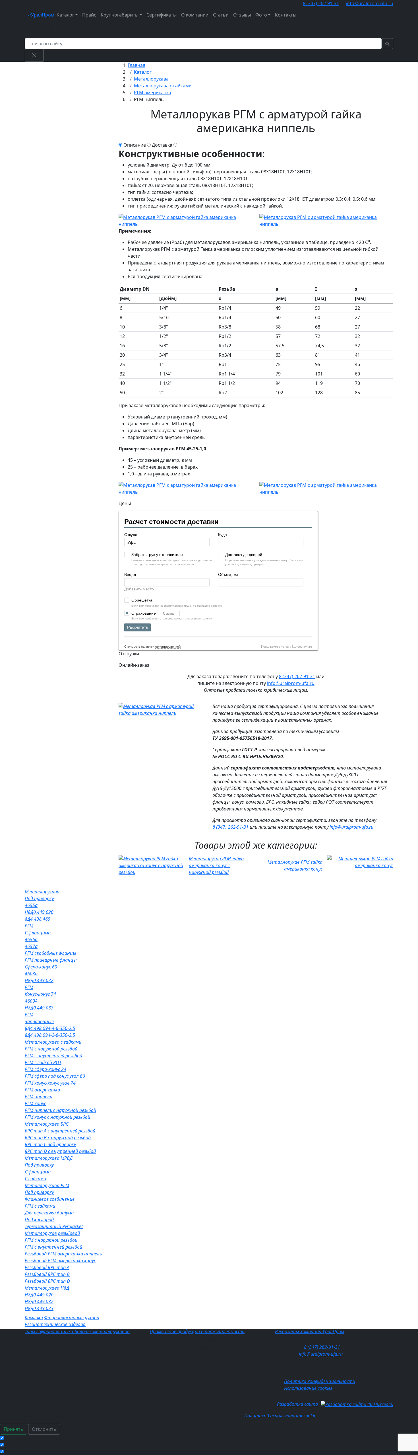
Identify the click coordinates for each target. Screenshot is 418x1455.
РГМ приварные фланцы (51, 960)
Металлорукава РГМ (47, 1185)
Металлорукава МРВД (49, 1158)
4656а (31, 939)
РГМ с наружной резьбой (51, 1049)
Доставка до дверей (243, 554)
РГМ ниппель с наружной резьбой (60, 1110)
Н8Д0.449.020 (39, 912)
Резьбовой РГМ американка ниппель (63, 1254)
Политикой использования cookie (280, 1416)
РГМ (29, 926)
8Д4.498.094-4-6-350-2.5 (50, 1028)
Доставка (162, 145)
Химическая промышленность (191, 1347)
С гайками (35, 1178)
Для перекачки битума (49, 1213)
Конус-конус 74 (40, 994)
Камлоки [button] (34, 1317)
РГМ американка (42, 1090)
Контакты (285, 15)
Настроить (77, 1429)
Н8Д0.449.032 (39, 980)
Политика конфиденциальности (319, 1381)
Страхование (144, 613)
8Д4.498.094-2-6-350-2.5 (50, 1035)
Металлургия (173, 1354)
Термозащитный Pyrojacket (54, 1226)
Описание (134, 145)
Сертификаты (161, 15)
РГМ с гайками (40, 1206)
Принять (13, 1429)
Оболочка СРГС (50, 1340)
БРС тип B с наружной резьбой (58, 1137)
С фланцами (38, 932)
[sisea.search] (387, 43)
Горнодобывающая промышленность (200, 1367)
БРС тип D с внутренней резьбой (60, 1151)
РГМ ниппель (38, 1096)
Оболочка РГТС (50, 1361)
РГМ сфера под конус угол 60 (55, 1076)
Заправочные (39, 1021)
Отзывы (242, 15)
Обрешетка (141, 600)
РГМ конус (35, 1103)
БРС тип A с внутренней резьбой (60, 1131)
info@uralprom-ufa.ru (369, 3)
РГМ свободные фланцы (50, 953)
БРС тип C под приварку (50, 1144)
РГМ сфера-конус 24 (45, 1069)
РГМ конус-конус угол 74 (50, 1083)
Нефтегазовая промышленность (195, 1340)
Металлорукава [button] (42, 891)
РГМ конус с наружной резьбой (57, 1117)
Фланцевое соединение (50, 1199)
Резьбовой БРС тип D (47, 1281)
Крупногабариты (119, 15)
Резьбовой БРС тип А (47, 1267)
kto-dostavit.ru (302, 646)
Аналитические (21, 1445)
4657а (31, 946)
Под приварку (39, 898)
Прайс (89, 15)
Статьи (221, 15)
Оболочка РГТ (48, 1354)
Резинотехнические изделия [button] (55, 1324)
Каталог (65, 15)
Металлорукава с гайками (53, 1042)
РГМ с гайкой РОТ (43, 1062)
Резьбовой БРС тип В (47, 1274)
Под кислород (39, 1219)
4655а (31, 905)
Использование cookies (308, 1388)
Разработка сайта (297, 1404)
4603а (31, 973)
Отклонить (44, 1429)
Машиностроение (178, 1361)
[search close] (34, 55)
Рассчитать (137, 627)
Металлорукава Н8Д (47, 1288)
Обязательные (21, 1438)
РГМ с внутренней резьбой (53, 1055)
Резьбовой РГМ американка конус (60, 1260)
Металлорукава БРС (46, 1124)
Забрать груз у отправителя (157, 554)
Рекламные (17, 1451)
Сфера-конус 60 (41, 967)
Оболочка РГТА (49, 1347)
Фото (261, 15)
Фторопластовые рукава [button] (71, 1317)
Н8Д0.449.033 (39, 1008)
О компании (194, 15)
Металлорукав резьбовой (52, 1233)
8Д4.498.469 (37, 919)
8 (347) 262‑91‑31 (321, 3)
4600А (31, 1001)
